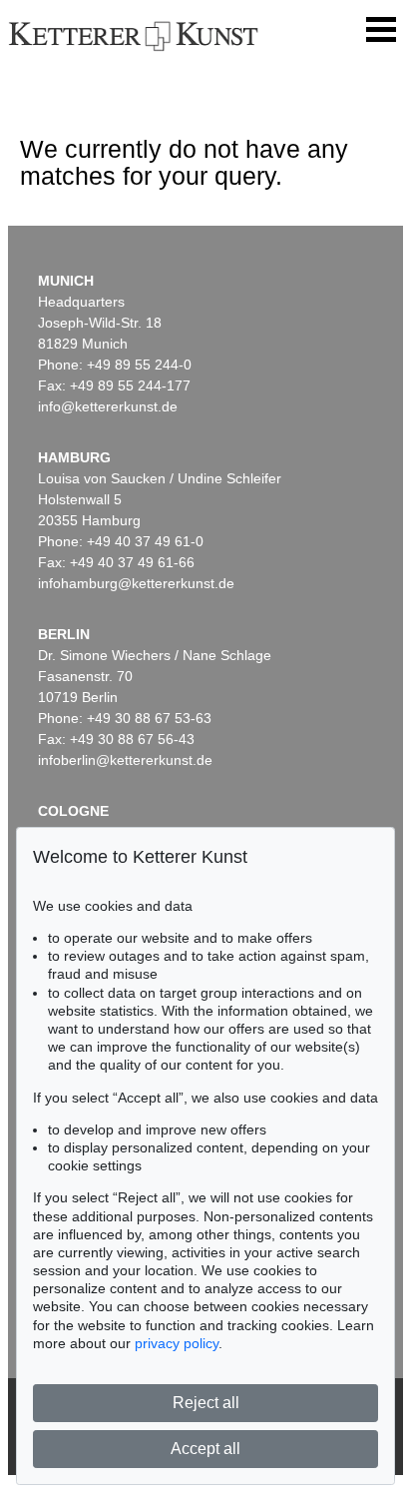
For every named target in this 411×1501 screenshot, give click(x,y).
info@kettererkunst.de (108, 406)
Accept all (205, 1448)
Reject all (206, 1402)
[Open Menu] (381, 30)
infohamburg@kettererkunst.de (136, 583)
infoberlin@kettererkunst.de (125, 760)
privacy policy (176, 1343)
